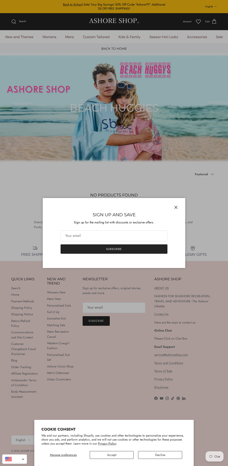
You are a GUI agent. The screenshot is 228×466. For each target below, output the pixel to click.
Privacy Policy (107, 443)
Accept (111, 455)
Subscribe (114, 249)
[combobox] (14, 459)
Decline (160, 455)
